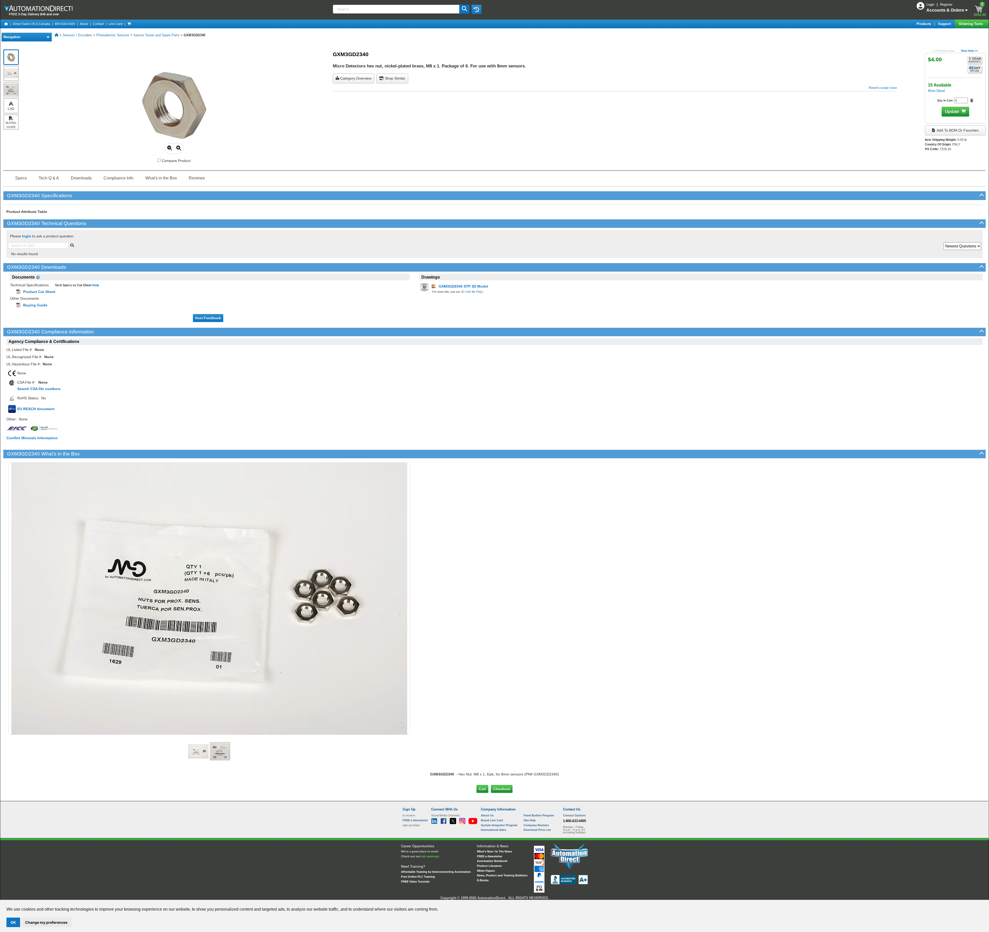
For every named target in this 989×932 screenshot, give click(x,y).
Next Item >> (969, 50)
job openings (430, 856)
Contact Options (574, 815)
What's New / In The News (494, 851)
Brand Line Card (492, 820)
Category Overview (355, 78)
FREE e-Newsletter (489, 856)
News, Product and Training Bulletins (502, 875)
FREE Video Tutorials (415, 881)
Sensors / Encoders (77, 35)
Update (952, 111)
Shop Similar (394, 78)
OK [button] (13, 922)
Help (95, 285)
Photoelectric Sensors (112, 35)
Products (924, 24)
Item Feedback (208, 318)
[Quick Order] (129, 24)
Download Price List (537, 829)
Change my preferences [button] (46, 922)
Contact (98, 24)
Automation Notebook (492, 860)
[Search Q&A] (72, 244)
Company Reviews (536, 825)
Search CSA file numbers (39, 389)
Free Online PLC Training (418, 876)
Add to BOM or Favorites (957, 130)
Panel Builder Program (539, 815)
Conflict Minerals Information (32, 438)
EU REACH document (36, 409)
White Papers (486, 870)
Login (930, 4)
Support (945, 24)
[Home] (6, 24)
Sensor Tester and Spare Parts (156, 35)
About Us (487, 815)
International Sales (493, 829)
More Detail (936, 91)
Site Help (530, 820)
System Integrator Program (499, 825)
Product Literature (489, 865)
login (26, 236)
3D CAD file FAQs (472, 291)
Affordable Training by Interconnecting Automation (436, 871)
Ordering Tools (971, 24)
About (84, 24)
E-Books (483, 880)
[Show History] (476, 9)
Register (946, 4)
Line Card (116, 24)
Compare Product (176, 161)
